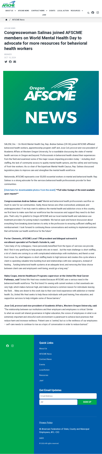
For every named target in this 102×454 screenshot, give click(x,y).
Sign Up (87, 402)
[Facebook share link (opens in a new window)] (10, 61)
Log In (41, 438)
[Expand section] (15, 11)
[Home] (6, 20)
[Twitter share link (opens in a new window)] (6, 61)
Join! (44, 15)
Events (52, 11)
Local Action (63, 11)
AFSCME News (23, 11)
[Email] (14, 61)
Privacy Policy (46, 422)
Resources (75, 11)
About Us (9, 11)
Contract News (37, 11)
